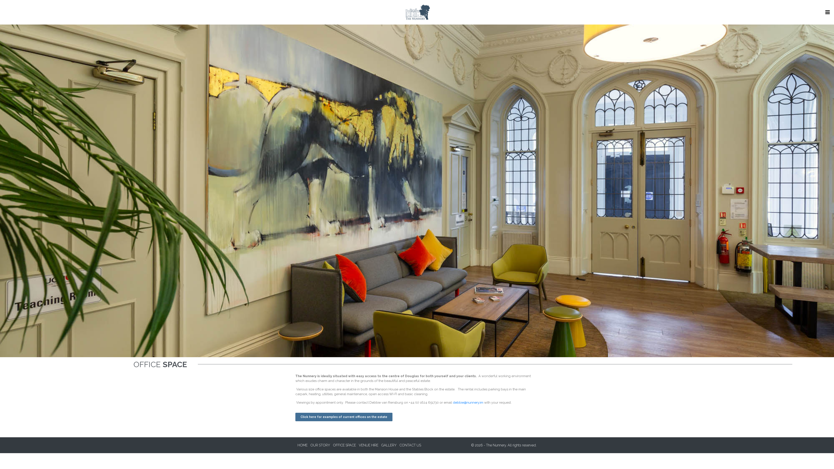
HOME (303, 445)
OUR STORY (320, 445)
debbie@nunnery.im (468, 403)
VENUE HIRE (368, 445)
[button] (343, 417)
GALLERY (389, 445)
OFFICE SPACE (344, 445)
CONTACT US (410, 445)
